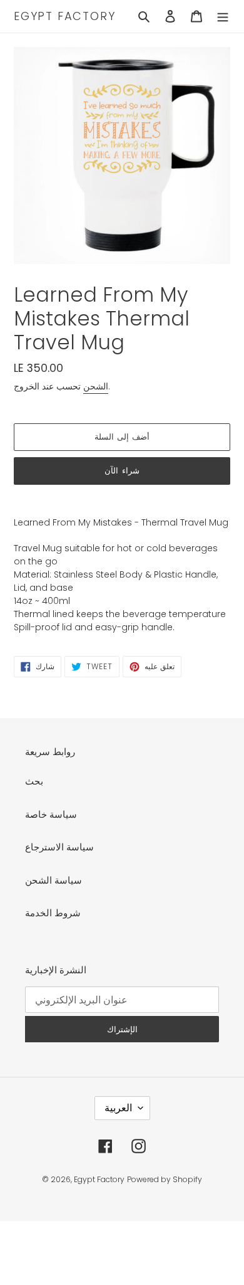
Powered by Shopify (164, 1179)
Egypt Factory (64, 16)
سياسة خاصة (51, 814)
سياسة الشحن (53, 880)
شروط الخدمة (53, 912)
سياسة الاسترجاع (59, 847)
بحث (34, 781)
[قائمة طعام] (223, 16)
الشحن (95, 386)
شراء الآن (121, 471)
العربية (118, 1108)
